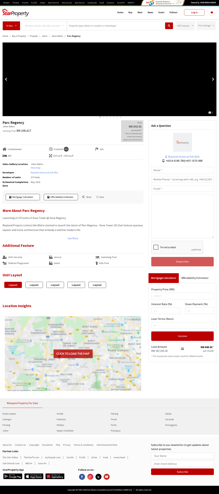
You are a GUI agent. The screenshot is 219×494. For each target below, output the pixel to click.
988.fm (28, 463)
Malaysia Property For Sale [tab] (22, 403)
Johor (6, 430)
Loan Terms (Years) (162, 318)
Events (25, 3)
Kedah (60, 413)
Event (161, 12)
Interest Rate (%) (161, 304)
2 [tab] (103, 117)
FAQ (58, 444)
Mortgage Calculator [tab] (163, 278)
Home (120, 12)
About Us (7, 444)
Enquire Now (182, 261)
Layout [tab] (13, 285)
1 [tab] (100, 117)
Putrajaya (115, 430)
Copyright (34, 444)
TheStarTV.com (31, 457)
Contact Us (20, 444)
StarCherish (53, 3)
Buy (130, 12)
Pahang (114, 413)
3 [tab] (107, 117)
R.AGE (34, 3)
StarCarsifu (67, 3)
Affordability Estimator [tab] (195, 278)
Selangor (7, 419)
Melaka (60, 425)
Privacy (67, 444)
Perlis (114, 425)
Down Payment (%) (196, 304)
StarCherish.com (11, 463)
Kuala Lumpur (9, 413)
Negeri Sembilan (65, 430)
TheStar (16, 3)
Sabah (168, 413)
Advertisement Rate (107, 444)
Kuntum (110, 3)
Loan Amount (159, 346)
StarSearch (80, 3)
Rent (140, 12)
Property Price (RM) (163, 289)
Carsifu (70, 457)
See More (73, 238)
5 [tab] (113, 117)
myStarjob (92, 3)
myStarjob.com (53, 457)
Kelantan (61, 419)
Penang (6, 425)
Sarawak (169, 419)
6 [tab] (117, 117)
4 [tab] (110, 117)
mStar (42, 3)
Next (213, 79)
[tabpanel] (109, 79)
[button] (11, 25)
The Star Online (10, 457)
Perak (114, 419)
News (150, 12)
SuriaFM (121, 3)
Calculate (182, 336)
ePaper (6, 3)
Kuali (101, 3)
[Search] (169, 25)
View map (36, 167)
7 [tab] (120, 117)
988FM (130, 3)
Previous (6, 79)
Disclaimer (47, 444)
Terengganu (171, 425)
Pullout (173, 12)
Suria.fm (42, 463)
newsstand (119, 457)
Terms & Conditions (84, 444)
